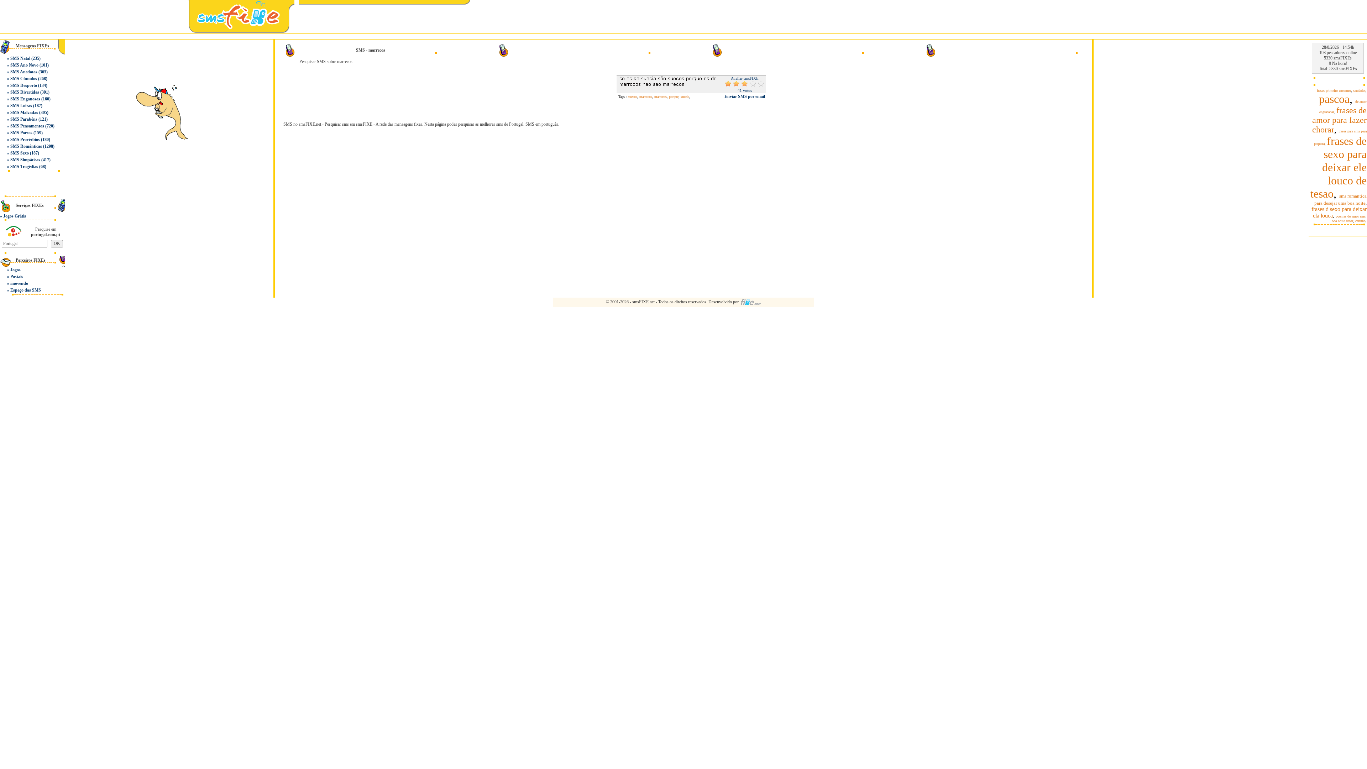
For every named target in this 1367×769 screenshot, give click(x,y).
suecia (685, 97)
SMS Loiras (21, 105)
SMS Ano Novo (24, 65)
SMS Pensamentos (27, 126)
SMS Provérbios (25, 139)
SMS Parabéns (23, 119)
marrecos (660, 97)
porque (674, 97)
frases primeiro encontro (1334, 91)
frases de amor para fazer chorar (1339, 120)
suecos (632, 97)
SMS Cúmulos (23, 78)
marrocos (645, 97)
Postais (16, 276)
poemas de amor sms (1351, 216)
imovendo (19, 283)
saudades (1359, 91)
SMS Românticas (26, 146)
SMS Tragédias (24, 166)
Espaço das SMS (25, 290)
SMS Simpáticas (25, 159)
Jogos (15, 269)
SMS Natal (20, 58)
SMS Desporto (23, 85)
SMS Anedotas (23, 71)
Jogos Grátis (14, 216)
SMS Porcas (21, 132)
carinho (1360, 221)
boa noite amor (1342, 221)
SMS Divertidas (24, 92)
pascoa (1334, 99)
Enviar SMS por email (744, 96)
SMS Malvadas (24, 112)
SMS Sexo (19, 153)
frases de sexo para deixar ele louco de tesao (1338, 167)
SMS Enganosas (25, 98)
